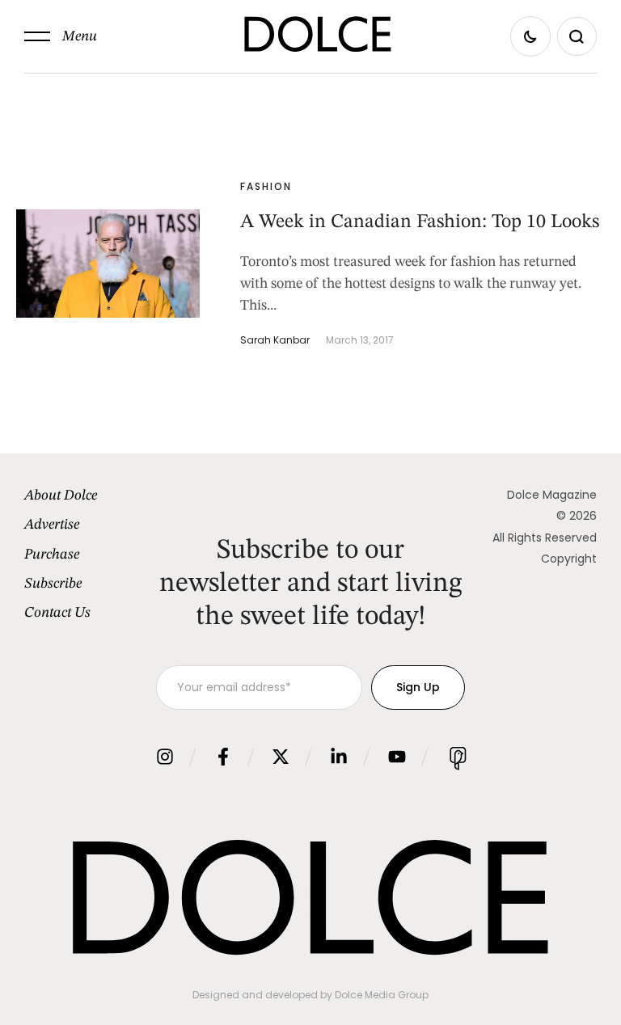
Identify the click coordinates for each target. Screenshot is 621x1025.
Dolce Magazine (552, 495)
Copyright (569, 558)
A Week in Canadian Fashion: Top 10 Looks (419, 222)
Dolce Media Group (382, 995)
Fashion (266, 186)
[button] (60, 36)
